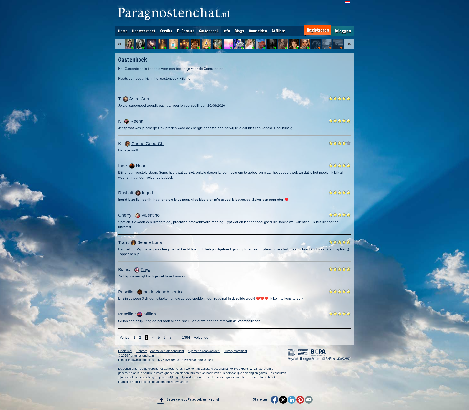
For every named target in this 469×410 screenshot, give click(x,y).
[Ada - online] (261, 44)
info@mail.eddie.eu (141, 360)
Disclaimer (125, 351)
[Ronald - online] (184, 44)
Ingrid (147, 192)
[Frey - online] (173, 44)
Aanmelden (258, 30)
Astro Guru (139, 98)
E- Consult (185, 30)
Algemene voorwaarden (204, 351)
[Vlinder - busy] (327, 44)
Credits (166, 30)
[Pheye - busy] (316, 44)
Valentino (150, 215)
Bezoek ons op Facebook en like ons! (191, 399)
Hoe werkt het (143, 30)
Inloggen (343, 31)
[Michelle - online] (129, 44)
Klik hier (185, 78)
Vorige (124, 337)
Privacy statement (235, 351)
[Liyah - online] (206, 44)
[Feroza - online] (228, 44)
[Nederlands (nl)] (347, 2)
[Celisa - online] (283, 44)
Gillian (150, 314)
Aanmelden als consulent (167, 351)
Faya (145, 269)
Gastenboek (208, 30)
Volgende (201, 337)
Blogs (239, 30)
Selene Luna (149, 242)
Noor (140, 165)
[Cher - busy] (338, 44)
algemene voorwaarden (172, 382)
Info (226, 30)
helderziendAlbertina (164, 291)
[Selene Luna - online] (162, 44)
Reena (136, 121)
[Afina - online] (272, 44)
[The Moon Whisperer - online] (151, 44)
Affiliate (278, 30)
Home (122, 30)
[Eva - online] (239, 44)
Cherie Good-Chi (147, 143)
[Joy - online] (217, 44)
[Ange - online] (250, 44)
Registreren (318, 30)
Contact (141, 351)
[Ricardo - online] (305, 44)
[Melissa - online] (294, 44)
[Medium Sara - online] (195, 44)
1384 (186, 337)
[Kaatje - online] (140, 44)
